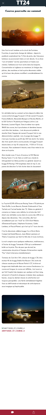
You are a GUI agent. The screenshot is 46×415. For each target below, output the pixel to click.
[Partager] (33, 412)
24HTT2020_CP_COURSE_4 (13, 331)
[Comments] (12, 412)
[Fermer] (3, 3)
